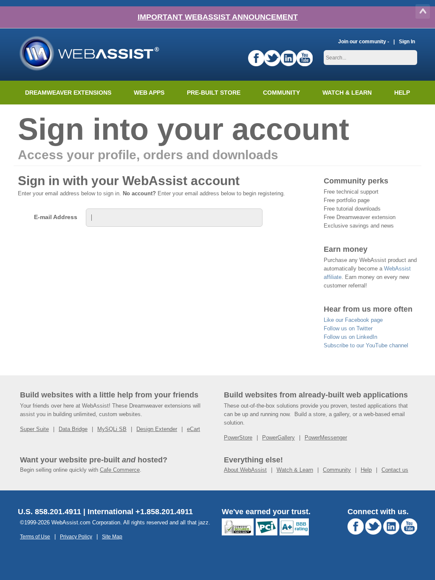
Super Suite (34, 429)
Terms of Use (35, 536)
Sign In (407, 41)
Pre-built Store (213, 92)
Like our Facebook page (353, 320)
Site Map (112, 536)
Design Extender (156, 429)
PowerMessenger (326, 437)
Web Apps (149, 92)
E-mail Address (55, 217)
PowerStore (238, 437)
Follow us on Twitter (348, 328)
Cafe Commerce (120, 470)
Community (281, 92)
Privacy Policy (76, 536)
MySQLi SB (112, 429)
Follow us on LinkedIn (350, 337)
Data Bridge (73, 429)
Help (366, 470)
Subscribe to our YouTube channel (366, 345)
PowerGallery (278, 437)
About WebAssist (245, 470)
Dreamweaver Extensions (68, 92)
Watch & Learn (347, 92)
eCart (193, 429)
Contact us (394, 470)
